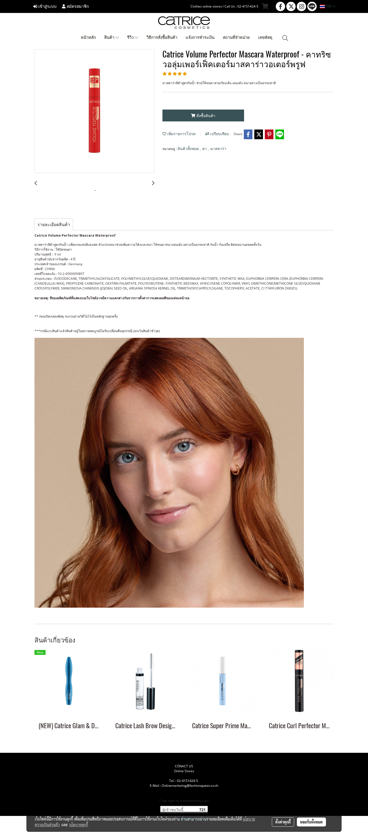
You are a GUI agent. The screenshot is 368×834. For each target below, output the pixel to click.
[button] (285, 38)
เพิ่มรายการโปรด (181, 134)
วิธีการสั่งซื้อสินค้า (162, 37)
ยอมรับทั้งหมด (311, 821)
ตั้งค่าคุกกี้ (283, 821)
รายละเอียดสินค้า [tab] (53, 224)
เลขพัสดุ (265, 37)
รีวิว (131, 37)
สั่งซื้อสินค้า (205, 115)
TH (328, 6)
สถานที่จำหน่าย (236, 37)
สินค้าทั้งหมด (189, 149)
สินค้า (109, 37)
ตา (205, 149)
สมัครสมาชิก (77, 6)
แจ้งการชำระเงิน (200, 37)
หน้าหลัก (88, 37)
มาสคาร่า (218, 149)
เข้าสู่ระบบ (47, 6)
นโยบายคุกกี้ (78, 824)
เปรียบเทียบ (219, 134)
